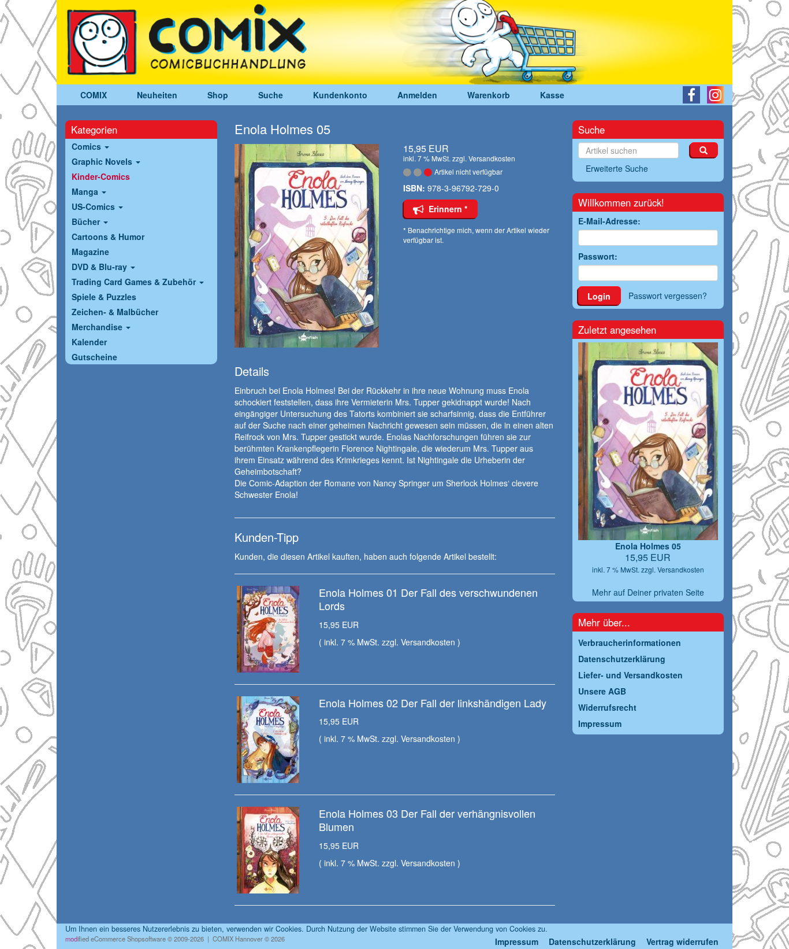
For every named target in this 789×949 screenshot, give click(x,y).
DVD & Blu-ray (100, 266)
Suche (270, 95)
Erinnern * (445, 209)
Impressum (516, 941)
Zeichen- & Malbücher (115, 311)
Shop (217, 95)
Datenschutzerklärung (592, 941)
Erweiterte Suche (617, 168)
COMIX (93, 95)
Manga (86, 191)
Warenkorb (488, 95)
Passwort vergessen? (667, 295)
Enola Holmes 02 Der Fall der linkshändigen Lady (432, 702)
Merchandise (98, 327)
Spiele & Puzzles (104, 296)
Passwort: (597, 256)
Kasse (552, 95)
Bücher (87, 221)
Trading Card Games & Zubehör (135, 281)
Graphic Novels (103, 161)
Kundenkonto (340, 95)
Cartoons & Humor (108, 236)
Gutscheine (94, 357)
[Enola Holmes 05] (310, 246)
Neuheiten (157, 95)
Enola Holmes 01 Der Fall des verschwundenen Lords (428, 599)
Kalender (89, 342)
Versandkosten (491, 158)
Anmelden (417, 95)
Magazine (90, 251)
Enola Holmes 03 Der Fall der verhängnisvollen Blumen (427, 820)
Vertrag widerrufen (682, 941)
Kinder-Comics (101, 176)
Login (599, 296)
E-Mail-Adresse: (609, 221)
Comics (87, 146)
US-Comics (94, 206)
